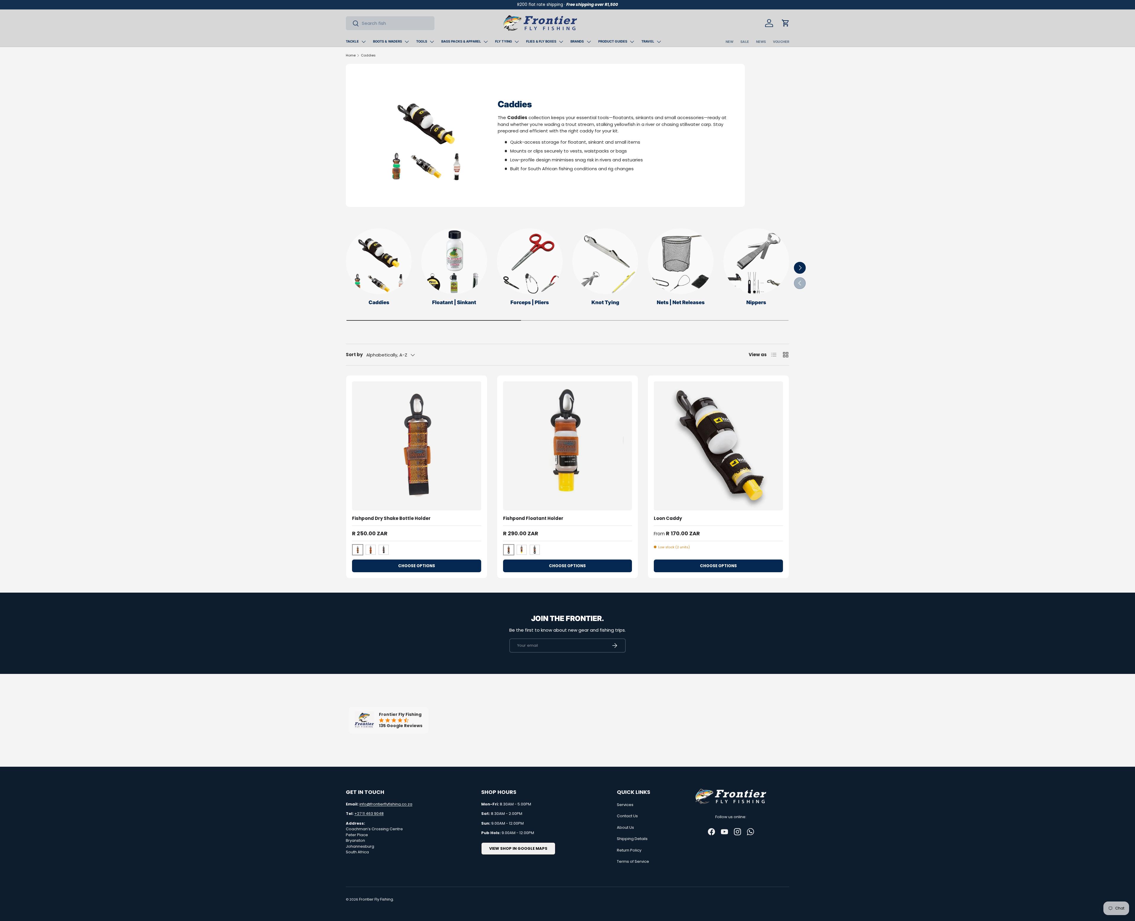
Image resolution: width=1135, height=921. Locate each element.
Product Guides (613, 41)
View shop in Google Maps (518, 848)
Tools (421, 41)
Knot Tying (605, 302)
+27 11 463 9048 (369, 813)
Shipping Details (632, 838)
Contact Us (627, 816)
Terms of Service (633, 861)
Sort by (354, 354)
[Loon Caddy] (718, 445)
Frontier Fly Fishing (376, 899)
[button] (785, 23)
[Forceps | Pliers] (530, 261)
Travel (647, 41)
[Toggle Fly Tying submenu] (516, 41)
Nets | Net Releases (681, 302)
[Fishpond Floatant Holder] (567, 445)
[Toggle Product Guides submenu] (631, 41)
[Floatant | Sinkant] (454, 261)
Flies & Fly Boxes (541, 41)
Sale (744, 42)
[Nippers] (756, 261)
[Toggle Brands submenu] (588, 41)
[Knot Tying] (605, 261)
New (729, 42)
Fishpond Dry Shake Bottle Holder (391, 518)
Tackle (352, 41)
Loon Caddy (668, 518)
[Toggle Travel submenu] (658, 41)
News (761, 42)
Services (625, 805)
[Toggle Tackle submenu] (363, 41)
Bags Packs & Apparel (461, 41)
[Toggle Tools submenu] (431, 41)
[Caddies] (379, 261)
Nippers (756, 302)
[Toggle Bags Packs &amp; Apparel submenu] (485, 41)
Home (351, 55)
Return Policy (629, 850)
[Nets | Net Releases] (681, 261)
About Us (625, 827)
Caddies (368, 55)
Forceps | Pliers (529, 302)
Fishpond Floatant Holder (533, 518)
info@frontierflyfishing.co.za (385, 804)
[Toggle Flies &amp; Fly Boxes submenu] (561, 41)
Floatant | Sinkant (454, 302)
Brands (577, 41)
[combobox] (390, 23)
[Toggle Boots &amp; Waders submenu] (406, 41)
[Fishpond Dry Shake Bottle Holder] (416, 445)
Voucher (781, 42)
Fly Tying (503, 41)
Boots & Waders (387, 41)
